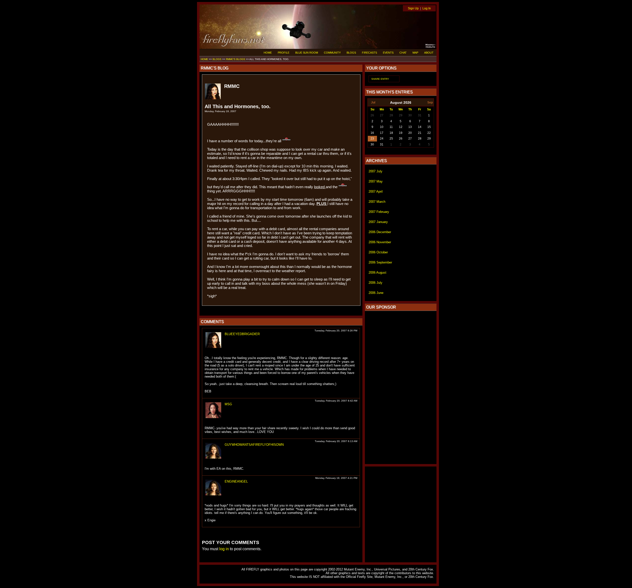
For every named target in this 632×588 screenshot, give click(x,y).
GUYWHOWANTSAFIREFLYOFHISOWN (254, 444)
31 (419, 115)
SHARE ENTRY (380, 79)
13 (410, 127)
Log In (426, 8)
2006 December (380, 232)
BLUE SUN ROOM (306, 52)
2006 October (378, 252)
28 (391, 115)
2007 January (378, 222)
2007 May (376, 181)
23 (372, 138)
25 (391, 138)
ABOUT (429, 52)
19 (400, 133)
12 (400, 127)
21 (419, 133)
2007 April (376, 191)
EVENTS (388, 52)
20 (410, 133)
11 (391, 127)
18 (391, 133)
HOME (268, 52)
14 (419, 127)
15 (429, 127)
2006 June (376, 293)
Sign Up (413, 8)
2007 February (379, 212)
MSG (228, 404)
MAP (415, 52)
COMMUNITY (332, 52)
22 (429, 133)
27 (381, 115)
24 (381, 138)
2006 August (377, 272)
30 (410, 115)
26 (372, 115)
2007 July (375, 171)
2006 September (380, 262)
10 (381, 127)
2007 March (377, 201)
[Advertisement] (400, 387)
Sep (430, 102)
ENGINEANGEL (236, 481)
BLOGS (351, 52)
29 (400, 115)
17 (381, 133)
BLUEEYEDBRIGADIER (242, 334)
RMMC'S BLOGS (235, 59)
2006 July (375, 282)
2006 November (380, 242)
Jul (373, 102)
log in (224, 549)
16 (372, 133)
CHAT (403, 52)
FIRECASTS (369, 52)
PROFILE (283, 52)
